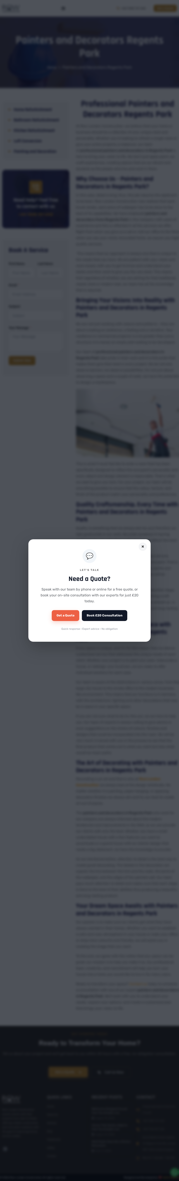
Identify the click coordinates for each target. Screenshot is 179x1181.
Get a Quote (65, 615)
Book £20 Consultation (104, 615)
